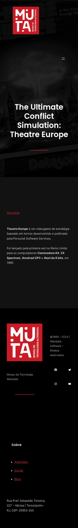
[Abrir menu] (63, 58)
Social (18, 470)
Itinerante (13, 213)
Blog (17, 479)
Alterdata (21, 462)
